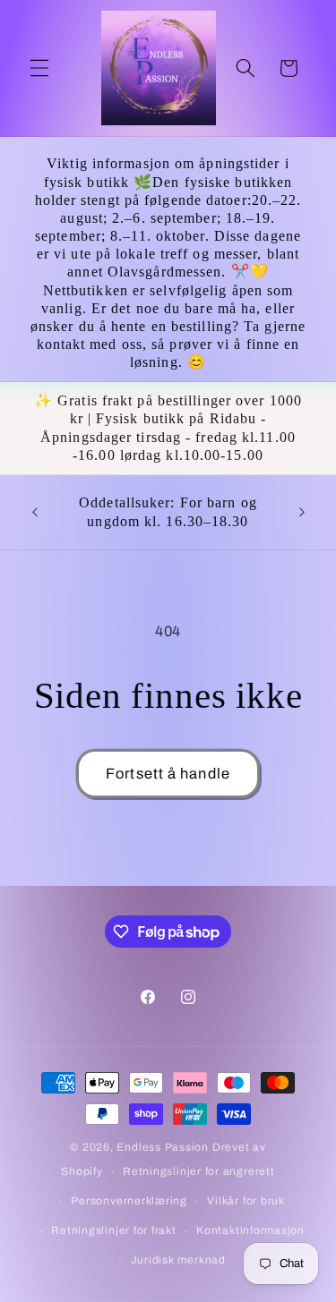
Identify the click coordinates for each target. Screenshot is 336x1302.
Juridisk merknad (178, 1260)
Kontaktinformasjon (250, 1230)
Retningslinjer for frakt (113, 1230)
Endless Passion (163, 1147)
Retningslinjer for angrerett (199, 1171)
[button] (39, 68)
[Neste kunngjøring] (302, 512)
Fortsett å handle (168, 773)
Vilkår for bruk (246, 1201)
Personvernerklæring (129, 1201)
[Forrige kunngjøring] (35, 512)
